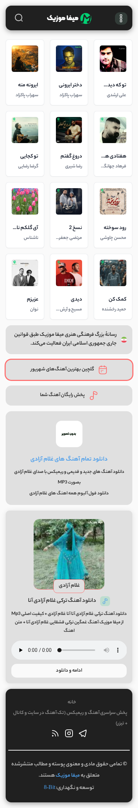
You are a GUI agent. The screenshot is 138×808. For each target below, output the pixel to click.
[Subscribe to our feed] (55, 735)
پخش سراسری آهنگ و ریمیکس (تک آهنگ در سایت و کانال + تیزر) (70, 718)
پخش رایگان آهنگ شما (62, 395)
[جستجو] (19, 17)
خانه (72, 702)
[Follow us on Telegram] (83, 735)
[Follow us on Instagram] (69, 735)
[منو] (121, 18)
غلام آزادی (69, 586)
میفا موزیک (68, 776)
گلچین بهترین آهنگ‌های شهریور (62, 369)
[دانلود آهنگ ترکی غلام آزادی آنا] (69, 554)
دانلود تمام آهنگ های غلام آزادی (69, 459)
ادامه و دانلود (69, 671)
